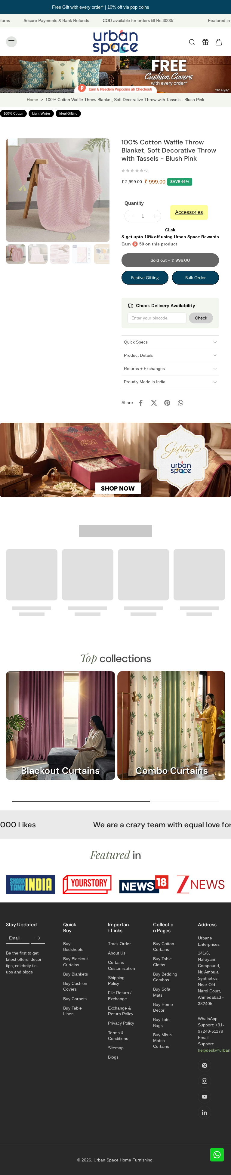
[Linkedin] (204, 1112)
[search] (192, 42)
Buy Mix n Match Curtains (162, 1040)
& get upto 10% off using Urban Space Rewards (170, 233)
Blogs (113, 1057)
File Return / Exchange (119, 995)
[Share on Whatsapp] (180, 402)
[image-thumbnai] (16, 254)
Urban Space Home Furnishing (123, 1160)
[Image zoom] (57, 190)
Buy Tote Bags (161, 1022)
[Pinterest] (204, 1065)
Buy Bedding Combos (165, 977)
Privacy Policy (121, 1023)
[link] (30, 884)
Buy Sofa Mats (161, 992)
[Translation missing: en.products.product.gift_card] (205, 42)
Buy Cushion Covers (75, 986)
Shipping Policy (116, 980)
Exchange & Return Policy (120, 1011)
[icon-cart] (218, 42)
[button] (170, 260)
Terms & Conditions (118, 1035)
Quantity (134, 203)
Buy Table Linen (72, 1011)
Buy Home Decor (163, 1007)
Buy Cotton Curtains (163, 946)
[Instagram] (204, 1081)
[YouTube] (204, 1096)
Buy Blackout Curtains (75, 961)
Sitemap (116, 1047)
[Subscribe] (38, 938)
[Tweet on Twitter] (154, 402)
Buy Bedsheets (73, 946)
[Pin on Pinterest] (167, 402)
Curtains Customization (121, 965)
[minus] (131, 216)
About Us (116, 953)
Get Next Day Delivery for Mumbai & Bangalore (115, 7)
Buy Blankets (75, 974)
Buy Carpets (75, 998)
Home (32, 99)
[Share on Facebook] (140, 402)
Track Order (119, 943)
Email (14, 938)
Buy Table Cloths (162, 961)
